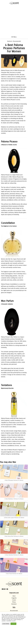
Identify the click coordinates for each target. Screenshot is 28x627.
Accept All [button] (13, 623)
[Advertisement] (14, 21)
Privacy (14, 602)
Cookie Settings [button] (6, 623)
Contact (14, 600)
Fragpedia (14, 598)
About (14, 596)
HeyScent (9, 41)
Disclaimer (14, 604)
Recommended (17, 41)
